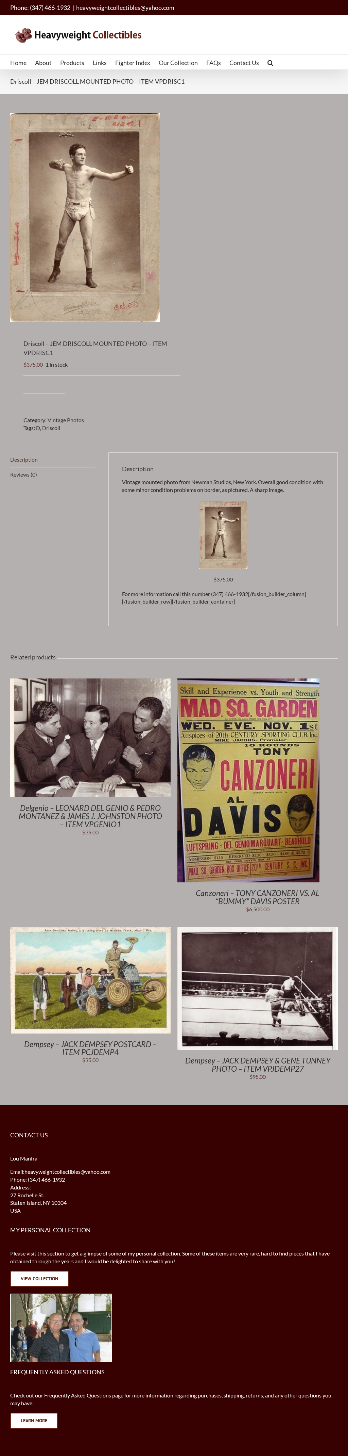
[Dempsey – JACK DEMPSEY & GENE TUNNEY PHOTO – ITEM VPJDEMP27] (257, 930)
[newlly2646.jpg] (89, 217)
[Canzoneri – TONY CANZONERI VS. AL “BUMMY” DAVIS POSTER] (248, 682)
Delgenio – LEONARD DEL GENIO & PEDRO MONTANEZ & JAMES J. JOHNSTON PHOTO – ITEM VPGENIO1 (90, 816)
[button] (270, 62)
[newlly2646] (223, 504)
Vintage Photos (66, 420)
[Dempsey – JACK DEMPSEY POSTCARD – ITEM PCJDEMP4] (90, 930)
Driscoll (51, 428)
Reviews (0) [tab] (23, 474)
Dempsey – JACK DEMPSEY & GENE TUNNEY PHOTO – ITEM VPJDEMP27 (257, 1064)
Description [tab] (24, 459)
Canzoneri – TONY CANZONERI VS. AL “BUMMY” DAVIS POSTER (257, 897)
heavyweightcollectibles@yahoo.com (125, 7)
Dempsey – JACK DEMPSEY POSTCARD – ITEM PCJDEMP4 (90, 1048)
